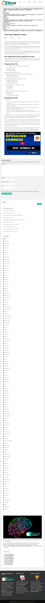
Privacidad (7, 424)
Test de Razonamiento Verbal (8, 226)
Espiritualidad (7, 322)
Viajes (6, 504)
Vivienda (6, 508)
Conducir (6, 279)
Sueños (6, 477)
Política (6, 420)
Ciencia (6, 272)
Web (2, 185)
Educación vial (7, 306)
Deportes (6, 288)
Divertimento (7, 297)
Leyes (6, 386)
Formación (7, 338)
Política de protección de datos (30, 601)
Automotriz (7, 266)
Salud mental (7, 454)
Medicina (6, 395)
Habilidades (35, 2)
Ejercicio (6, 311)
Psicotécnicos (7, 434)
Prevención (7, 422)
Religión (6, 449)
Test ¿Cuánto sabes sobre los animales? (11, 224)
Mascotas (6, 393)
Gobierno (6, 347)
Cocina (6, 275)
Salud (6, 452)
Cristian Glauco (15, 37)
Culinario (6, 284)
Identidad (6, 363)
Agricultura (7, 243)
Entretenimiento (8, 318)
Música (6, 404)
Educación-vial (7, 309)
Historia (6, 356)
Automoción (7, 263)
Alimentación (7, 245)
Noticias (6, 406)
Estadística (7, 325)
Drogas (6, 300)
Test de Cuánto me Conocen (8, 217)
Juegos (6, 375)
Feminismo (7, 334)
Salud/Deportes (8, 456)
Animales (6, 252)
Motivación (7, 402)
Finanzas (6, 336)
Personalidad (7, 415)
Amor (6, 250)
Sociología (7, 474)
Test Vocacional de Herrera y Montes (10, 231)
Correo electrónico (5, 181)
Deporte (6, 286)
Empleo (6, 313)
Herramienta (7, 352)
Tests (6, 486)
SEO (5, 461)
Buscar (4, 202)
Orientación (7, 413)
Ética (6, 329)
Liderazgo (6, 388)
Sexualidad (7, 468)
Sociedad (6, 472)
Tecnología (7, 481)
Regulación (7, 445)
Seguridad (6, 459)
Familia (6, 331)
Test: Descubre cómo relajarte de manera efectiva (12, 215)
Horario (6, 361)
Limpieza (6, 390)
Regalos (6, 443)
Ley (5, 384)
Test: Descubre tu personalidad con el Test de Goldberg (13, 219)
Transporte (7, 493)
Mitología (6, 397)
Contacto (41, 2)
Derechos (6, 293)
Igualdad (6, 365)
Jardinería (6, 370)
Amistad (6, 247)
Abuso (6, 238)
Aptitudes (29, 2)
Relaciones (7, 447)
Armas (6, 254)
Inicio (20, 2)
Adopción (6, 241)
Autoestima (7, 261)
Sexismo (6, 465)
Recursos (6, 438)
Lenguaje (6, 381)
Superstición (7, 479)
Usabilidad (7, 502)
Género (6, 343)
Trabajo (6, 488)
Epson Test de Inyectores (8, 222)
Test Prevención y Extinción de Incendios (11, 228)
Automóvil (7, 268)
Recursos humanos (8, 440)
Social (6, 470)
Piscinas (6, 418)
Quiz (5, 436)
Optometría (7, 411)
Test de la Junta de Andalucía (8, 210)
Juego (6, 372)
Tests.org (17, 601)
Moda (6, 400)
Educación (7, 304)
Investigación (7, 368)
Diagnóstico (7, 295)
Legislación (7, 379)
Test (23, 2)
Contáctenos (22, 601)
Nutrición (6, 409)
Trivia (6, 497)
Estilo (6, 327)
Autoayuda (7, 259)
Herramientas (7, 354)
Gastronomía (7, 340)
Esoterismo (7, 320)
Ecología (6, 302)
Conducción (7, 277)
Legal (6, 377)
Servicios (21, 37)
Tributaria (6, 495)
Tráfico (6, 490)
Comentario (4, 164)
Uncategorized (7, 499)
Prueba (6, 427)
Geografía (6, 345)
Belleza (6, 270)
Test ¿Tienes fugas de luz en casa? (9, 213)
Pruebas (6, 429)
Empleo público (8, 315)
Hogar (6, 359)
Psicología (7, 431)
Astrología (7, 256)
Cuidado (6, 281)
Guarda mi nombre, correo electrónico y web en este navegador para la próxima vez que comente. (20, 191)
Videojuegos (7, 506)
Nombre (3, 177)
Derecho (6, 291)
